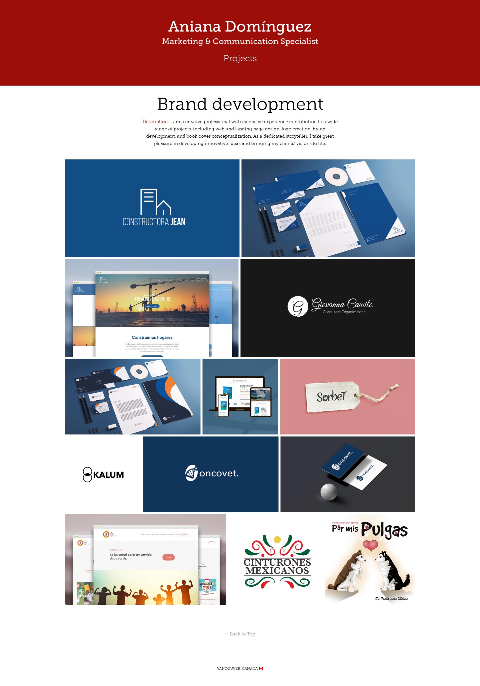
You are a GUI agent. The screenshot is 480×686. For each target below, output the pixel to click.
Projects (240, 58)
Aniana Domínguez (240, 26)
